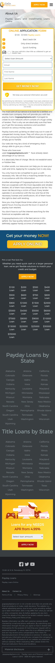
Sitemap (37, 595)
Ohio (27, 406)
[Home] (7, 4)
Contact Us (17, 591)
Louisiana (27, 388)
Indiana (10, 384)
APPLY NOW (27, 544)
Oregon (10, 410)
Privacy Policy (24, 103)
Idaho (27, 380)
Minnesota (27, 393)
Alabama (10, 371)
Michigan (10, 393)
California (44, 371)
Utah (10, 419)
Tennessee (27, 415)
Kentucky (10, 388)
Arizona (27, 371)
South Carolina (10, 415)
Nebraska (44, 397)
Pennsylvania (27, 410)
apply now (39, 4)
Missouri (10, 397)
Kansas (44, 384)
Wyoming (10, 423)
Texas (44, 415)
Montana (27, 397)
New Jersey (27, 401)
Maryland (44, 388)
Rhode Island (44, 410)
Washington (27, 419)
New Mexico (44, 401)
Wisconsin (44, 419)
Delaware (27, 375)
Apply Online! (27, 244)
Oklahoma (44, 406)
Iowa (27, 384)
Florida (44, 375)
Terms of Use (39, 103)
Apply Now (27, 276)
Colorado (10, 375)
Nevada (10, 401)
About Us (5, 591)
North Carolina (10, 406)
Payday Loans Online (10, 582)
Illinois (44, 380)
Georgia (10, 380)
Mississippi (44, 393)
